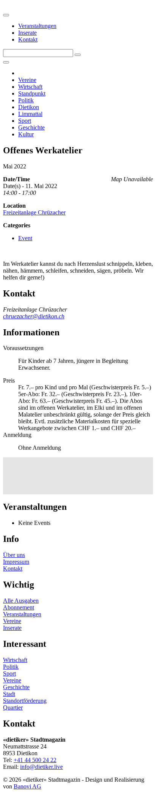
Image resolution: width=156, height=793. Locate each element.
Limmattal (30, 114)
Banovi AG (27, 786)
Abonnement (18, 607)
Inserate (27, 32)
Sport (24, 120)
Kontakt (27, 39)
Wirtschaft (30, 86)
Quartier (13, 707)
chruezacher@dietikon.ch (33, 316)
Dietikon (28, 107)
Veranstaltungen (37, 26)
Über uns (14, 555)
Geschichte (31, 127)
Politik (26, 100)
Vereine (27, 80)
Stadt (9, 694)
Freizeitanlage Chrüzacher (34, 212)
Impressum (16, 561)
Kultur (26, 134)
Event (25, 238)
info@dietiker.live (41, 767)
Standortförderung (25, 700)
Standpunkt (31, 93)
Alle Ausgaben (21, 600)
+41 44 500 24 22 (35, 760)
